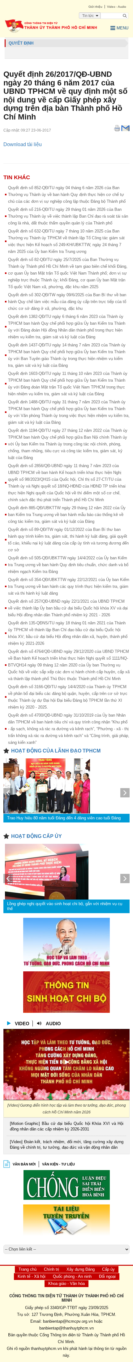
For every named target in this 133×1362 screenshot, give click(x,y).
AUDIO (53, 1023)
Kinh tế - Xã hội (31, 1276)
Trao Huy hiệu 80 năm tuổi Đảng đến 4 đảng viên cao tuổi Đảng (64, 818)
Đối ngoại (107, 1276)
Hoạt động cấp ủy (36, 836)
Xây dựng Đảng (80, 1269)
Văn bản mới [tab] (24, 1164)
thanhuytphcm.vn (46, 1348)
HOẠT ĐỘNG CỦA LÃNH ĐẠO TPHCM (56, 750)
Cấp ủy (108, 1269)
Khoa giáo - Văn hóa (66, 1283)
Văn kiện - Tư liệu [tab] (58, 1164)
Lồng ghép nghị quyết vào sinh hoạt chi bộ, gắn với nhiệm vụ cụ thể (64, 906)
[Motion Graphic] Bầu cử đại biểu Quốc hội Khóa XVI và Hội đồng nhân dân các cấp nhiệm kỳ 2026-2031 (67, 1126)
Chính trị (51, 1269)
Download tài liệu (22, 144)
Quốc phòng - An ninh (72, 1276)
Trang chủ (27, 1269)
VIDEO (22, 1023)
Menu (122, 28)
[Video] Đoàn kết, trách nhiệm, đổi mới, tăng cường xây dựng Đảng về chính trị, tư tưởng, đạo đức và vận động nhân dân (67, 1144)
